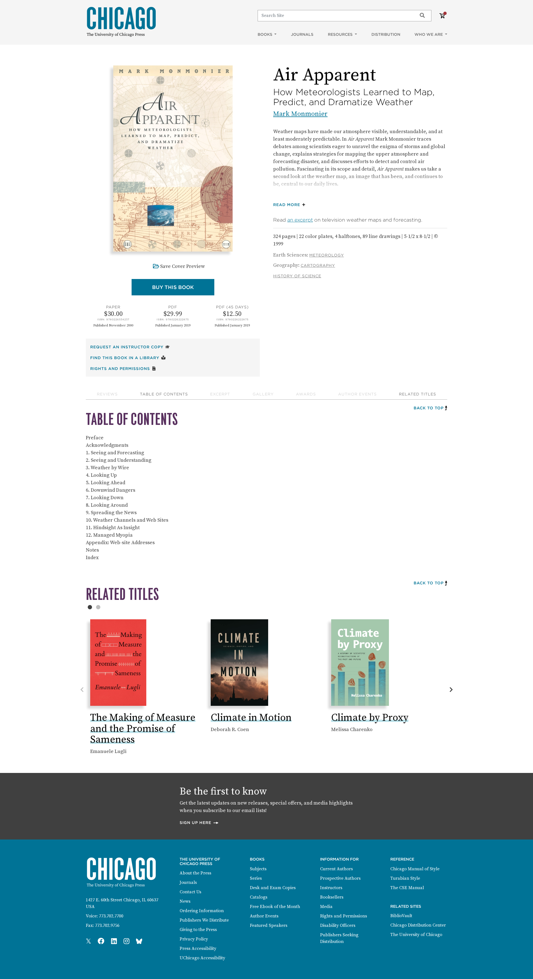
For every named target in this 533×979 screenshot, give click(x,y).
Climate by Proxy (369, 718)
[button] (290, 205)
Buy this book (183, 287)
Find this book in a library (128, 357)
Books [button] (265, 34)
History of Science (297, 275)
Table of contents (164, 394)
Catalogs (258, 897)
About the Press (195, 873)
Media (326, 906)
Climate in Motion (251, 718)
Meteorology (326, 255)
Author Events (357, 394)
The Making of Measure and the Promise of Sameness (142, 729)
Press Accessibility (198, 948)
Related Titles (417, 394)
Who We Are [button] (429, 34)
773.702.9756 (107, 925)
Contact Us (190, 892)
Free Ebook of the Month (275, 906)
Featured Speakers (268, 925)
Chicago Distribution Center (418, 925)
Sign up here (199, 822)
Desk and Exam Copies (273, 888)
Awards (306, 394)
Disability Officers (337, 925)
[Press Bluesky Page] (139, 941)
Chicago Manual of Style (414, 869)
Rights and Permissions (123, 368)
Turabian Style (405, 878)
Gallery (263, 394)
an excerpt (300, 220)
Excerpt (220, 394)
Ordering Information (202, 911)
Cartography (318, 265)
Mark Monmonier (300, 114)
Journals (302, 34)
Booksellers (331, 897)
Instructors (331, 888)
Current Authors (336, 869)
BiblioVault (401, 916)
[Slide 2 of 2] (98, 607)
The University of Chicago (416, 934)
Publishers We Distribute (204, 920)
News (185, 901)
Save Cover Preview (182, 266)
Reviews (107, 394)
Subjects (258, 869)
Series (256, 878)
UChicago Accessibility (202, 958)
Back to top (429, 407)
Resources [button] (341, 34)
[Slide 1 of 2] (90, 607)
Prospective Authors (340, 878)
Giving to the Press (198, 929)
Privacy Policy (194, 939)
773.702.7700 (111, 916)
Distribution (385, 34)
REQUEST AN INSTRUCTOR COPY (130, 346)
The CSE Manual (407, 888)
